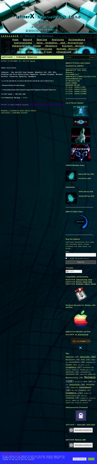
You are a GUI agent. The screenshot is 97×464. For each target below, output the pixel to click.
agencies (72, 357)
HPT (78, 52)
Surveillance (73, 395)
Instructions (23, 43)
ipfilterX (10, 36)
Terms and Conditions (35, 49)
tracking (72, 398)
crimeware (74, 367)
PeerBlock (77, 384)
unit (68, 400)
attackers (77, 362)
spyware (88, 393)
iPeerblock (63, 52)
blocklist (90, 362)
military (79, 381)
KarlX (32, 61)
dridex (75, 369)
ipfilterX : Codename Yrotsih (14, 113)
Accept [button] (91, 459)
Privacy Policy (73, 46)
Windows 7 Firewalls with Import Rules (18, 110)
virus (85, 402)
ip (92, 369)
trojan (92, 398)
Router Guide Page (84, 282)
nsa (88, 381)
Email (67, 252)
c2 (81, 365)
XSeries (42, 40)
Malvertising (74, 378)
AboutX (27, 40)
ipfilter (72, 372)
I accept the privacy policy (78, 258)
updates (86, 400)
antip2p (88, 357)
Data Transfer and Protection (60, 43)
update (75, 400)
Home (15, 40)
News (12, 105)
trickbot (84, 398)
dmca (68, 369)
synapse (25, 105)
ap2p (85, 360)
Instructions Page (84, 280)
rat (75, 390)
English (71, 271)
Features (58, 40)
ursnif (70, 402)
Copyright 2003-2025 (86, 425)
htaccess (84, 369)
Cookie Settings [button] (79, 459)
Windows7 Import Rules (86, 284)
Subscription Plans (26, 46)
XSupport (51, 46)
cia (87, 364)
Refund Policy (67, 49)
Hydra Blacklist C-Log (34, 52)
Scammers (85, 390)
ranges (74, 387)
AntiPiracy (73, 360)
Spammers (74, 393)
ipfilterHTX (85, 372)
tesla (84, 395)
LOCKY (92, 374)
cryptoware (88, 367)
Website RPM (80, 440)
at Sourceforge (81, 335)
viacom (78, 402)
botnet (71, 365)
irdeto (83, 374)
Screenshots (76, 40)
